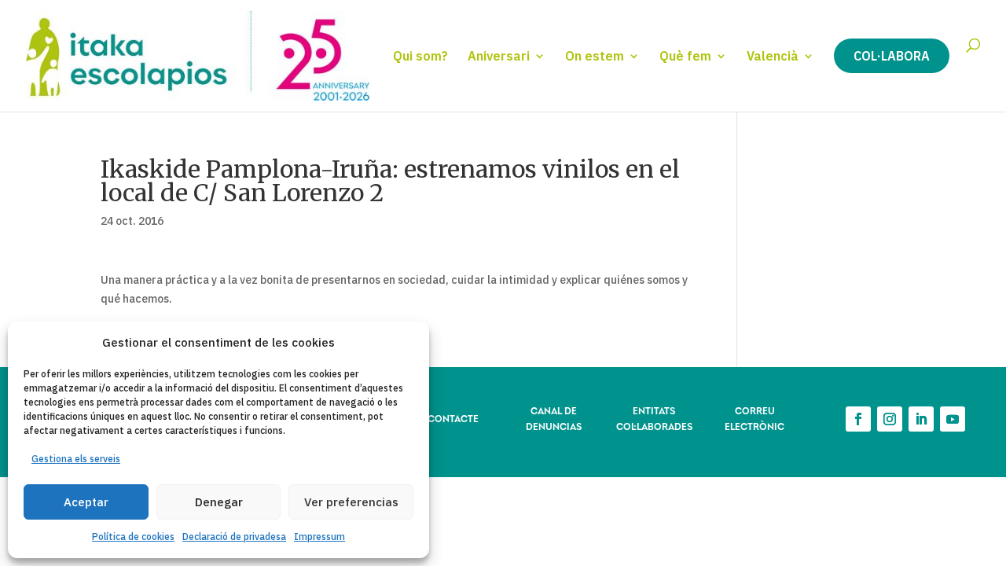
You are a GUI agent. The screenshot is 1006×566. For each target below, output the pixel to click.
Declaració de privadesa (234, 536)
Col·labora (892, 56)
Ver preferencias (351, 501)
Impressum (319, 536)
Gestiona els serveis (75, 459)
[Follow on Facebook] (858, 419)
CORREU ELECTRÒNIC (754, 417)
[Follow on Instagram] (889, 419)
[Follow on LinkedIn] (921, 419)
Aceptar (86, 501)
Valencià (773, 57)
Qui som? (420, 57)
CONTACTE (453, 417)
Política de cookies (133, 536)
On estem (594, 57)
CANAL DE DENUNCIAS (554, 417)
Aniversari (499, 57)
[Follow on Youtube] (952, 419)
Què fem (685, 57)
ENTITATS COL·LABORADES (654, 417)
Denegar (219, 501)
